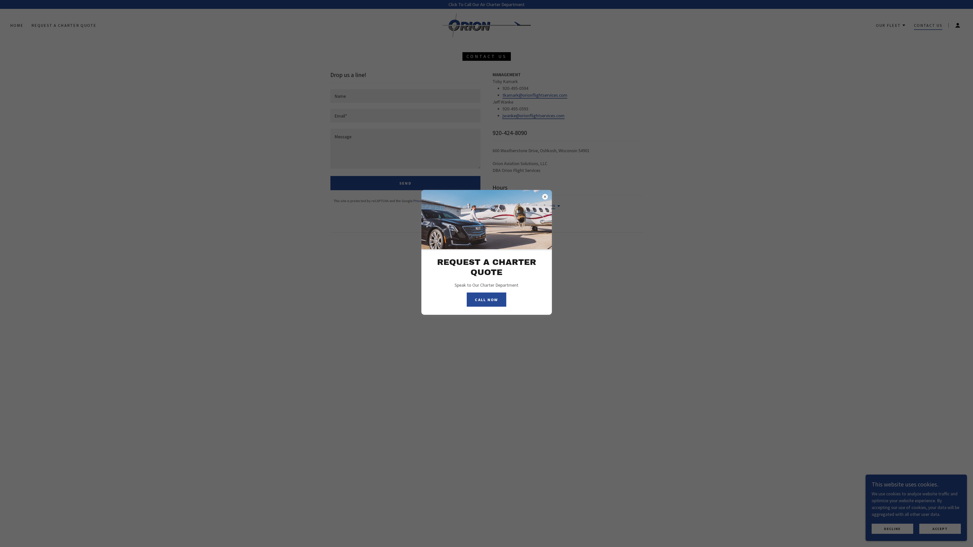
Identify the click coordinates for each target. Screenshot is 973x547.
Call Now (486, 299)
